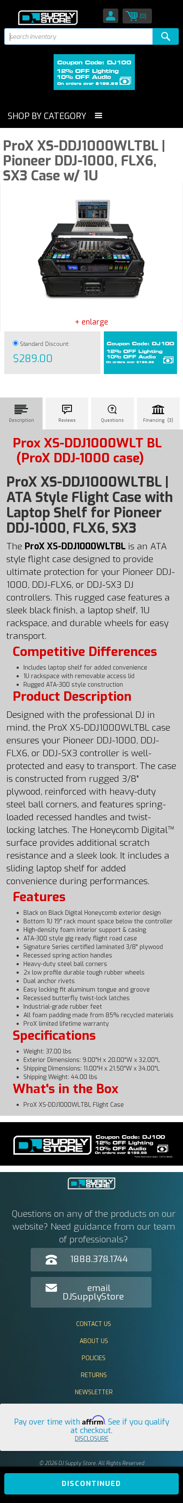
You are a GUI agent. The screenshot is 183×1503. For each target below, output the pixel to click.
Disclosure (92, 1439)
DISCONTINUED (91, 1483)
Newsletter (94, 1392)
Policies (94, 1358)
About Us (94, 1341)
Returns (94, 1375)
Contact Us (93, 1324)
